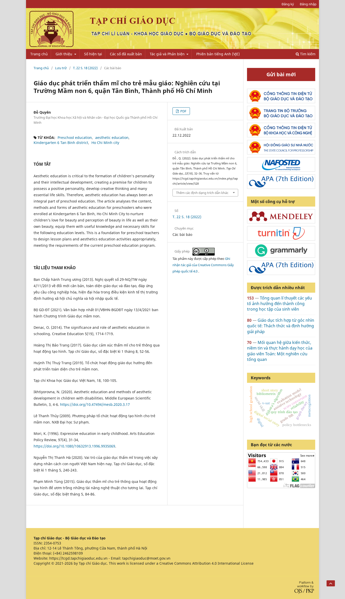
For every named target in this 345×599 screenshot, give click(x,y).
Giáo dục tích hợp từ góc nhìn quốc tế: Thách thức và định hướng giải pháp (280, 325)
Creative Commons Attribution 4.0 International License (206, 563)
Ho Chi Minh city (105, 142)
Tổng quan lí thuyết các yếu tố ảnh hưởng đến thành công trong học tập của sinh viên (279, 303)
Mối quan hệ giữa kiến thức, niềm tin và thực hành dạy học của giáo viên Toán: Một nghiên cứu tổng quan (279, 351)
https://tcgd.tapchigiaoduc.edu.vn (78, 558)
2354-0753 (52, 543)
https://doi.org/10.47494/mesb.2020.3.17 (95, 404)
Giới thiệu (64, 54)
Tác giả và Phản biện (168, 54)
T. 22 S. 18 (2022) (85, 68)
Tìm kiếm (307, 54)
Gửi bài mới (281, 74)
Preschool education (75, 137)
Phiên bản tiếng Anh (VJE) (218, 54)
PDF (183, 111)
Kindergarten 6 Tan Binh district (61, 142)
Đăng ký (288, 4)
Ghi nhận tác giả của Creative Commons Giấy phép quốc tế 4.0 (203, 264)
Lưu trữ (61, 68)
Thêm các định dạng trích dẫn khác (202, 192)
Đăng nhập (308, 4)
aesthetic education (112, 137)
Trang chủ (39, 54)
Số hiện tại (93, 54)
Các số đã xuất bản (126, 54)
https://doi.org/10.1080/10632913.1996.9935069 (74, 446)
